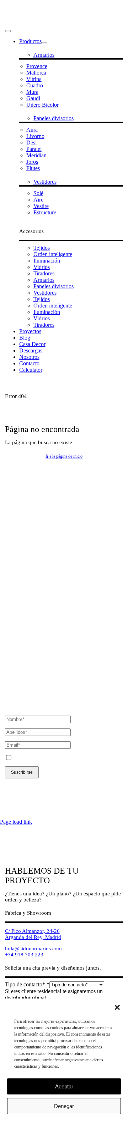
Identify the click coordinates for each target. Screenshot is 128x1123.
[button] (117, 1007)
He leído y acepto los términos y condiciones (65, 758)
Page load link (16, 822)
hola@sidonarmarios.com (33, 556)
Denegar (64, 1106)
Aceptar (64, 1086)
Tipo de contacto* (27, 984)
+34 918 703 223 (24, 562)
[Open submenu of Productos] (44, 43)
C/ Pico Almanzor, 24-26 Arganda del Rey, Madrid (33, 542)
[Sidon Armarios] (64, 23)
